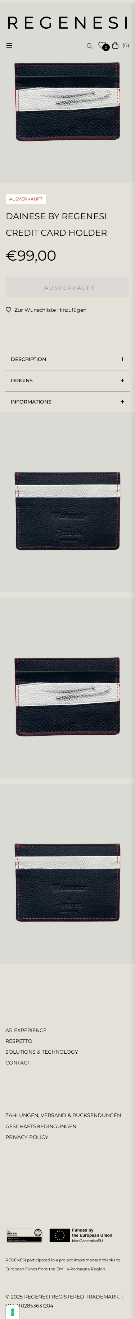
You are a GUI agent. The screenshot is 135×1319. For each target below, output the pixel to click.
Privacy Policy (26, 1137)
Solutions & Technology (41, 1052)
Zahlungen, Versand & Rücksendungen (63, 1115)
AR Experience (25, 1030)
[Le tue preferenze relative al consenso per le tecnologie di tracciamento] (12, 1312)
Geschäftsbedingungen (40, 1126)
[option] (67, 93)
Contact (17, 1062)
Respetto (18, 1041)
